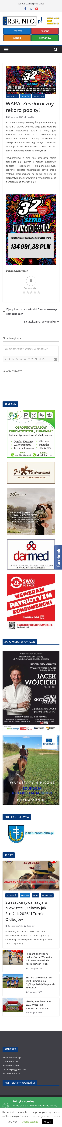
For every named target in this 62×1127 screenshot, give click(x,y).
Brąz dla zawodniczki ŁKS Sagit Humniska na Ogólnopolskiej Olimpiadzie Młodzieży (40, 982)
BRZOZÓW (25, 96)
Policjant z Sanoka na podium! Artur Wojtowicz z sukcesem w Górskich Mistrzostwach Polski (40, 958)
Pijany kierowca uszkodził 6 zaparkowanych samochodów (32, 311)
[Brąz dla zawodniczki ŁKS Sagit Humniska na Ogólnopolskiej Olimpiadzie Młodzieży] (13, 985)
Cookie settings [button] (30, 1121)
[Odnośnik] (36, 359)
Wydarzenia (39, 96)
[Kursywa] (9, 359)
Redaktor (31, 117)
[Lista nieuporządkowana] (25, 359)
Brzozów (17, 31)
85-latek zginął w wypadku (40, 321)
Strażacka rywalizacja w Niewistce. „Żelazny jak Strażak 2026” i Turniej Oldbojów (26, 911)
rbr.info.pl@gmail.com (14, 1069)
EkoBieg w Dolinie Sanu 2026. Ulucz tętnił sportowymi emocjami (38, 1005)
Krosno (45, 31)
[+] (43, 358)
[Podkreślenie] (13, 359)
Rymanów (45, 38)
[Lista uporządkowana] (21, 359)
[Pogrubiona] (5, 359)
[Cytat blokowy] (28, 359)
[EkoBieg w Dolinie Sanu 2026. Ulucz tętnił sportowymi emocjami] (13, 1007)
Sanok (17, 38)
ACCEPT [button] (47, 1121)
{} (40, 358)
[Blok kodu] (32, 359)
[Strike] (17, 359)
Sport (35, 895)
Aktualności (12, 96)
